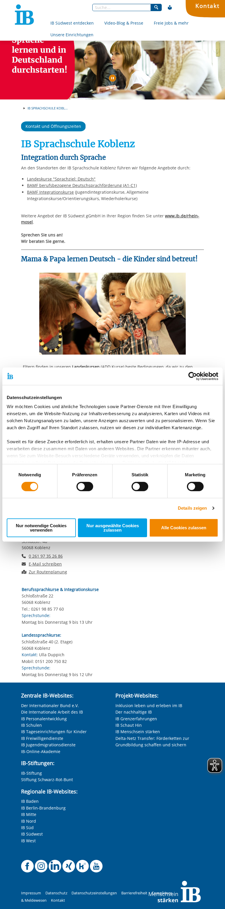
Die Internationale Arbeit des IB (52, 712)
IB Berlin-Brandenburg (43, 808)
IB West (28, 840)
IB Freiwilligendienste (42, 738)
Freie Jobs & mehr (171, 23)
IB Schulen (31, 725)
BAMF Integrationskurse (50, 192)
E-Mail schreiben (45, 564)
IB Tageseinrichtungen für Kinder (54, 731)
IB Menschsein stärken (137, 731)
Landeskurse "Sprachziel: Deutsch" (61, 179)
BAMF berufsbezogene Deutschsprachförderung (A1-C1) (82, 185)
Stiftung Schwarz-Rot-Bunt (47, 779)
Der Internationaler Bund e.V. (50, 705)
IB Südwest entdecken (72, 23)
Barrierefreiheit (134, 893)
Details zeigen (192, 508)
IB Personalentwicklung (44, 718)
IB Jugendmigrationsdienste (48, 745)
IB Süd (27, 827)
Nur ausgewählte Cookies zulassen (112, 527)
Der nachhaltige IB (133, 712)
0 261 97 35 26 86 (46, 556)
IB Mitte (28, 814)
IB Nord (28, 821)
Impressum (31, 893)
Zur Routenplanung (48, 572)
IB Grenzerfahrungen (136, 718)
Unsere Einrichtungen (71, 34)
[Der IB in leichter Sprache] (170, 7)
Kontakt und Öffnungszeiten (53, 126)
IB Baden (30, 801)
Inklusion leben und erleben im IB (148, 705)
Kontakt (207, 5)
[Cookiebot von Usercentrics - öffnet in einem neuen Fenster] (192, 376)
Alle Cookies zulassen (183, 527)
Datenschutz (56, 893)
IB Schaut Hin (128, 725)
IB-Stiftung (31, 773)
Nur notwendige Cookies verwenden (41, 527)
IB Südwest (32, 834)
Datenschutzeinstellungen (94, 893)
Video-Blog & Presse (123, 23)
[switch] (84, 486)
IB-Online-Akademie (40, 751)
